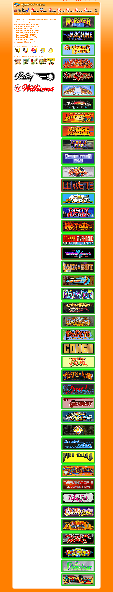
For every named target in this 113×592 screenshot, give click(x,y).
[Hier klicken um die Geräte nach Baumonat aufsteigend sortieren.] (51, 53)
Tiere (93, 1)
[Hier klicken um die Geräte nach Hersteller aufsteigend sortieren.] (34, 53)
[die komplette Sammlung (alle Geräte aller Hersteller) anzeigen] (68, 13)
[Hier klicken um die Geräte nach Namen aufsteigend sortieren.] (26, 53)
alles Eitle (62, 1)
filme (73, 1)
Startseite (97, 1)
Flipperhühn (88, 1)
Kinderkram (81, 1)
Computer (68, 1)
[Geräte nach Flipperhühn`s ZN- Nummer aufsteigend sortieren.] (18, 53)
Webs (76, 1)
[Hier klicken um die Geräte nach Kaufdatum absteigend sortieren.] (43, 53)
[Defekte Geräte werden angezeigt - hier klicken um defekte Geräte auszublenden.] (26, 65)
